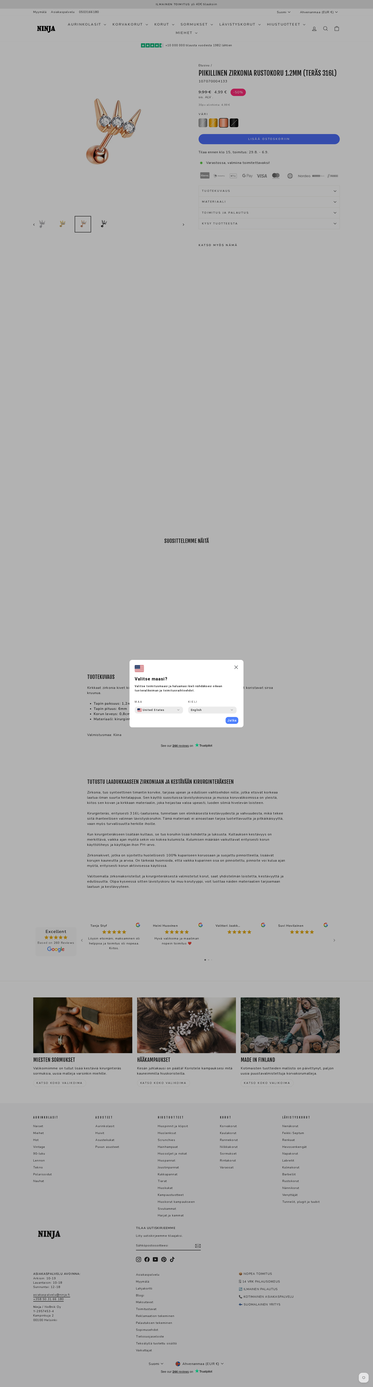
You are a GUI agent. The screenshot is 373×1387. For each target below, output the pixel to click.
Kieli (193, 701)
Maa (139, 701)
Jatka (232, 720)
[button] (236, 668)
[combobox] (150, 710)
